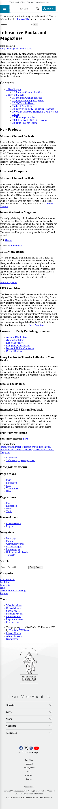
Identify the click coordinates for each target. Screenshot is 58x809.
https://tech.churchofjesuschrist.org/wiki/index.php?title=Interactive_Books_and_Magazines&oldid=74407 (27, 448)
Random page (13, 549)
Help (2, 587)
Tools (9, 511)
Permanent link (13, 616)
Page (8, 480)
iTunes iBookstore (15, 340)
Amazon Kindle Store (17, 337)
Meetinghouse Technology (13, 590)
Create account (13, 523)
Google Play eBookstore (18, 345)
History (9, 491)
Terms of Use (23, 19)
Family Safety (7, 585)
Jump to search (26, 48)
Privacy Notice (13, 633)
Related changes (14, 608)
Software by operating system (20, 460)
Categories (5, 452)
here (25, 438)
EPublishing (12, 457)
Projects (4, 593)
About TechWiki (14, 636)
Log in (9, 526)
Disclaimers (12, 639)
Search (4, 561)
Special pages (12, 611)
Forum (9, 541)
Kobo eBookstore (15, 342)
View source (12, 488)
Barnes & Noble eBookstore (20, 348)
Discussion (11, 482)
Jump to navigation (9, 48)
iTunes (8, 240)
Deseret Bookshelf (15, 351)
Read (8, 485)
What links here (13, 605)
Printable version (14, 613)
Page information (14, 619)
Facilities (4, 582)
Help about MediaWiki (17, 552)
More (8, 508)
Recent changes (13, 546)
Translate (10, 555)
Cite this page (12, 622)
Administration (7, 579)
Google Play (15, 245)
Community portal (15, 543)
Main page (11, 538)
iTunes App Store (8, 282)
